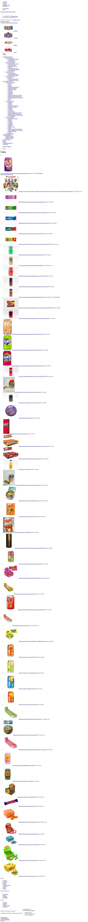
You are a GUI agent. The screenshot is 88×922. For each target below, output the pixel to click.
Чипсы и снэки (11, 111)
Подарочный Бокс (10, 133)
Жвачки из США (9, 136)
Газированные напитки (13, 59)
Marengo (10, 77)
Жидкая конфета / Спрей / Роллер (15, 97)
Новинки (10, 143)
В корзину (40, 173)
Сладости (16, 38)
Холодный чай (11, 60)
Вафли (9, 84)
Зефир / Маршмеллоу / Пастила (15, 95)
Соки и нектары (11, 61)
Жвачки (15, 45)
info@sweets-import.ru (30, 910)
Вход (4, 9)
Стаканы (5, 886)
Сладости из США (10, 101)
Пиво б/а (10, 67)
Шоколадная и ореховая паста (14, 96)
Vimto (4, 148)
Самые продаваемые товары (7, 174)
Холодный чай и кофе (13, 75)
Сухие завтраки (11, 116)
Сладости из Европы (10, 82)
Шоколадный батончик (13, 87)
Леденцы (10, 90)
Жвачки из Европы (10, 137)
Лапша (9, 132)
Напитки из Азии (9, 72)
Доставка (5, 2)
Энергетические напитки (13, 69)
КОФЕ (4, 54)
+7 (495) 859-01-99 (5, 918)
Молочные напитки (12, 66)
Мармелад (10, 91)
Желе (9, 100)
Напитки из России (10, 76)
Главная (5, 1)
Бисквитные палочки (13, 118)
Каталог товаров (5, 21)
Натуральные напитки (13, 79)
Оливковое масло (7, 885)
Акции (15, 52)
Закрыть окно (16, 19)
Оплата (4, 3)
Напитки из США (10, 58)
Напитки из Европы (10, 62)
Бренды (4, 895)
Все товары (5, 894)
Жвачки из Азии (9, 138)
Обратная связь (14, 16)
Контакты (5, 6)
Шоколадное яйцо (12, 89)
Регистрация (6, 8)
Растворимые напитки (13, 68)
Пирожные (10, 93)
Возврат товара (6, 5)
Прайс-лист (5, 144)
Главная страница (7, 146)
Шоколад (10, 86)
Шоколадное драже (12, 88)
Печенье (10, 83)
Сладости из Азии (10, 117)
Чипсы (9, 98)
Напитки (16, 30)
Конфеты (10, 94)
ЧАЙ (4, 53)
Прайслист (5, 897)
